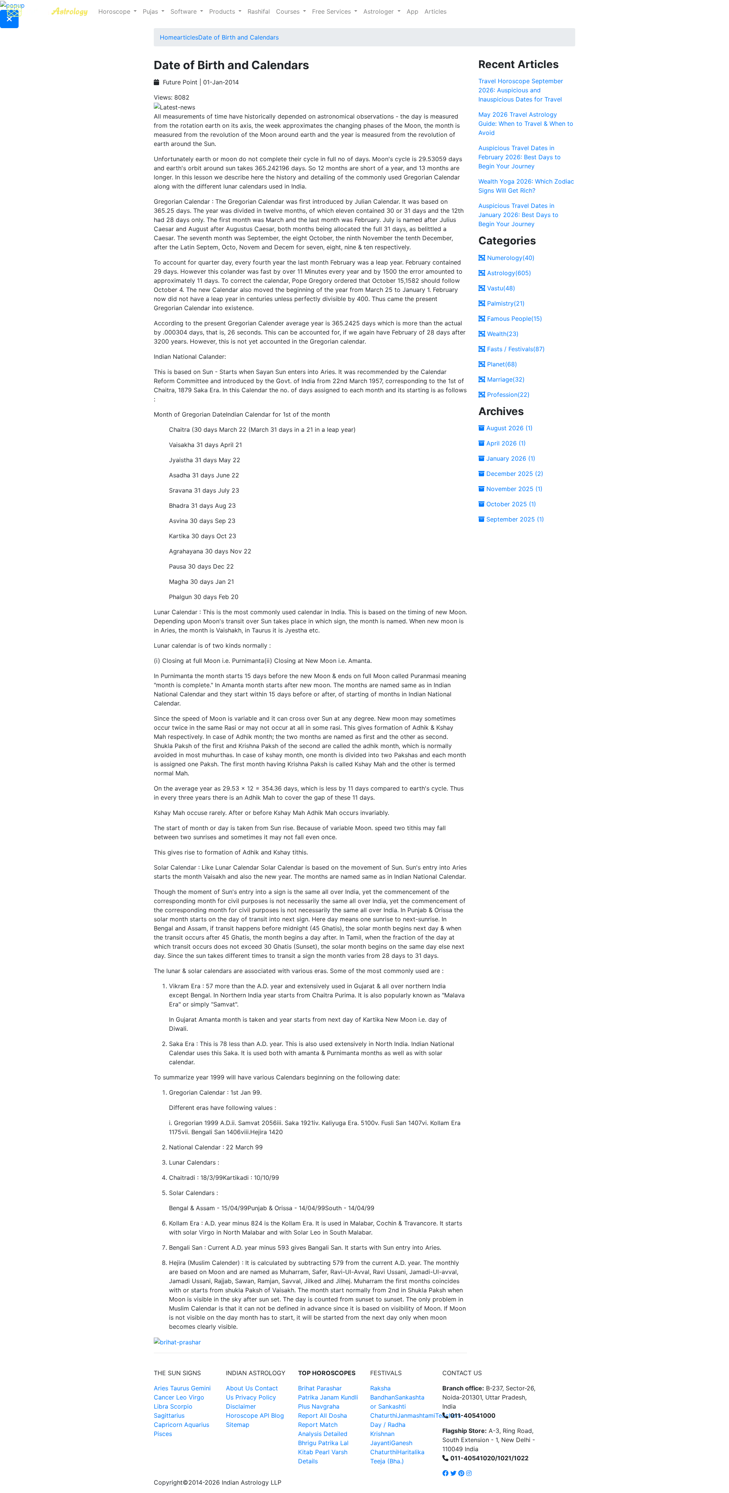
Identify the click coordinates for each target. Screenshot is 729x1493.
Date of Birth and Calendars (238, 37)
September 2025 (514, 519)
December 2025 (513, 473)
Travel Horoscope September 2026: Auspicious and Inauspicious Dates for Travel (520, 90)
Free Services (332, 11)
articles (187, 37)
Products (223, 11)
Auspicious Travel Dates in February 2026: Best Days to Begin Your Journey (519, 157)
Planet (501, 364)
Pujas (151, 11)
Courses (288, 11)
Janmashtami (416, 1415)
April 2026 (505, 443)
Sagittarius (169, 1415)
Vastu (500, 288)
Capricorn (168, 1424)
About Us (239, 1388)
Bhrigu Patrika (318, 1443)
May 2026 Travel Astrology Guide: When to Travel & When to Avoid (525, 123)
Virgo (196, 1397)
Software (184, 11)
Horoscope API (247, 1415)
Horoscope (115, 11)
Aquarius (196, 1424)
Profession (507, 394)
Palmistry (505, 303)
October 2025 (510, 504)
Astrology (508, 273)
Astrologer (379, 11)
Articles (435, 11)
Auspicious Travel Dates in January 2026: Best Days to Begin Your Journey (518, 215)
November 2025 (513, 489)
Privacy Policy (255, 1397)
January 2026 (509, 458)
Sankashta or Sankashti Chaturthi (397, 1406)
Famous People (513, 318)
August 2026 (508, 428)
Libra (161, 1406)
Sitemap (237, 1424)
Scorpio (181, 1406)
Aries (162, 1388)
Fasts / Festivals (515, 349)
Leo (181, 1397)
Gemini (201, 1388)
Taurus (179, 1388)
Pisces (163, 1434)
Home (168, 37)
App (412, 11)
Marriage (505, 379)
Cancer (164, 1397)
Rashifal (259, 11)
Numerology (510, 258)
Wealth (502, 334)
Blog (277, 1415)
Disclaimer (241, 1406)
